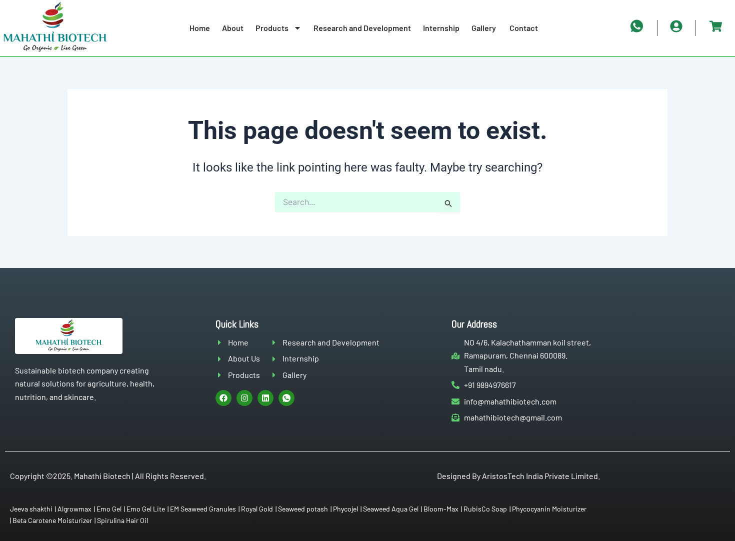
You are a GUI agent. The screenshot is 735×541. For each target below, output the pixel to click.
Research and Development (362, 27)
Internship (441, 27)
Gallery (485, 27)
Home (200, 27)
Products (272, 27)
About (233, 27)
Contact (524, 27)
